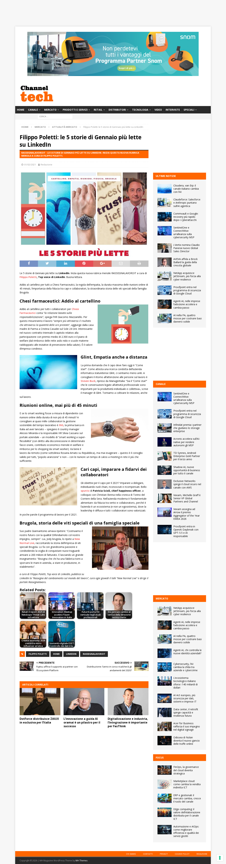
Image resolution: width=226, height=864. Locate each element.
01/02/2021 (30, 164)
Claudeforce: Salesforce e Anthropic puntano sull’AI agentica (186, 202)
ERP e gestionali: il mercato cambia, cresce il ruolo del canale (187, 798)
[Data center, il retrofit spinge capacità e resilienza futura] (164, 712)
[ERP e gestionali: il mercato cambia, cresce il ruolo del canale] (164, 798)
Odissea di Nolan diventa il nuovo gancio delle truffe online (186, 740)
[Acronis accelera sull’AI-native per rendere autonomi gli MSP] (164, 442)
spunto (85, 490)
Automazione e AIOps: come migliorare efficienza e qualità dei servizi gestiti (186, 831)
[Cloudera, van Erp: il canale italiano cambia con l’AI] (164, 188)
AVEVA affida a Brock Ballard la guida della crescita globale (185, 262)
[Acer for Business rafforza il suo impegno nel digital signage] (164, 726)
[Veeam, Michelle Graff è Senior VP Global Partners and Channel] (164, 498)
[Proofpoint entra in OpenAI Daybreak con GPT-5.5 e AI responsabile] (164, 529)
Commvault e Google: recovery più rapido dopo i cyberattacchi (185, 217)
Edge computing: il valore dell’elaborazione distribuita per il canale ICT (186, 814)
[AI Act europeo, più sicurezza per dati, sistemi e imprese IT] (164, 698)
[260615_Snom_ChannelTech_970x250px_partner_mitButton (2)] (113, 74)
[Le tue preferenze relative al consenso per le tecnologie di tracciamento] (219, 857)
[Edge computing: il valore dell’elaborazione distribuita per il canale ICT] (164, 812)
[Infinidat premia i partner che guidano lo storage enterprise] (164, 428)
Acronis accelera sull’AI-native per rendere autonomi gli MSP (186, 442)
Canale (33, 109)
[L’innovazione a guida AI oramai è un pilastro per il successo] (84, 701)
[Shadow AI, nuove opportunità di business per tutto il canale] (164, 470)
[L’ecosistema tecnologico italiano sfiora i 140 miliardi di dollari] (164, 681)
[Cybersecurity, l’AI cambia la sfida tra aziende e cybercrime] (164, 667)
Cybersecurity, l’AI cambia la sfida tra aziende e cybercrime (185, 667)
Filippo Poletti (28, 277)
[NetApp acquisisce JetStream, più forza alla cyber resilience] (164, 276)
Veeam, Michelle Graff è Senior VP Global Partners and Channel (187, 498)
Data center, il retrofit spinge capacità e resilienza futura (185, 712)
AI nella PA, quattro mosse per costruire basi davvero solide (187, 318)
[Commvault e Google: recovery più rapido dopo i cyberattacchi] (164, 216)
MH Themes (81, 860)
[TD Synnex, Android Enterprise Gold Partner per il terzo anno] (164, 456)
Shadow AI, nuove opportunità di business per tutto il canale (186, 470)
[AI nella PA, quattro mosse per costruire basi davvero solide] (164, 318)
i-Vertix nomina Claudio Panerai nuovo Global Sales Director (186, 248)
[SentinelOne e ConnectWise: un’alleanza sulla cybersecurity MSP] (164, 230)
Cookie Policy (182, 854)
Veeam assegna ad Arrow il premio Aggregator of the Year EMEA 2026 (186, 513)
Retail (98, 109)
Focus (160, 757)
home (56, 653)
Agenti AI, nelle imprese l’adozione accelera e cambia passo (186, 304)
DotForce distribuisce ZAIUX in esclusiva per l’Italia (39, 720)
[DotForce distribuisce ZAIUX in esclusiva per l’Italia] (40, 701)
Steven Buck (88, 381)
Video (158, 109)
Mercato (50, 109)
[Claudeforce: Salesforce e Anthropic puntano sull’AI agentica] (164, 202)
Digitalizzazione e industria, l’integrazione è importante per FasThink (128, 722)
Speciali (189, 109)
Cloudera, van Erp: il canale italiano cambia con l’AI (186, 189)
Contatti (148, 854)
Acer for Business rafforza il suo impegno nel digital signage (186, 726)
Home (20, 109)
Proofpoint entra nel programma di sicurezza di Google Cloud (187, 290)
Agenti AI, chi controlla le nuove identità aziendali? (187, 651)
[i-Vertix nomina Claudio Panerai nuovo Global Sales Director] (164, 248)
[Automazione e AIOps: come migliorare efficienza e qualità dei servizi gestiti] (164, 829)
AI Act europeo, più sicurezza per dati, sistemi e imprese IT (185, 698)
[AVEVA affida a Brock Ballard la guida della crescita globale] (164, 262)
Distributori (117, 109)
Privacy (164, 854)
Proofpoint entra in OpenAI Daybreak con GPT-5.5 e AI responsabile (185, 531)
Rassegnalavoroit (94, 653)
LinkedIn (71, 653)
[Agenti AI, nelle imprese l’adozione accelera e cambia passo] (164, 304)
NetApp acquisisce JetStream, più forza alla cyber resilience (187, 276)
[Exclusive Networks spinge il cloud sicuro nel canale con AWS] (164, 484)
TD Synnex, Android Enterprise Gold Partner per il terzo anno (186, 456)
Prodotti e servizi (75, 109)
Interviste (173, 109)
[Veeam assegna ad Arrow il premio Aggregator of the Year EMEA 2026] (164, 512)
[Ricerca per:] (55, 116)
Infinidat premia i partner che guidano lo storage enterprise (187, 428)
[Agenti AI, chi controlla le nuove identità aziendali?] (164, 653)
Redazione (46, 164)
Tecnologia (140, 109)
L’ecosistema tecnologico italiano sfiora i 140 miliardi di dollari (185, 682)
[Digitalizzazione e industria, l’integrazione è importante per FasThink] (128, 701)
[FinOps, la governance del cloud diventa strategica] (164, 770)
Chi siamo (131, 854)
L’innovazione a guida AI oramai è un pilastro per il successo (82, 722)
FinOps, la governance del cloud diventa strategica (186, 770)
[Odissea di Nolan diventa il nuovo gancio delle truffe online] (164, 740)
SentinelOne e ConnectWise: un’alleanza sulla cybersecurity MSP (183, 232)
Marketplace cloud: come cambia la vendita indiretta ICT (187, 784)
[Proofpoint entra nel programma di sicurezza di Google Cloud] (164, 290)
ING (61, 425)
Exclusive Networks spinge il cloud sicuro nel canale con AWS (187, 484)
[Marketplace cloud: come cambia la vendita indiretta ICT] (164, 784)
